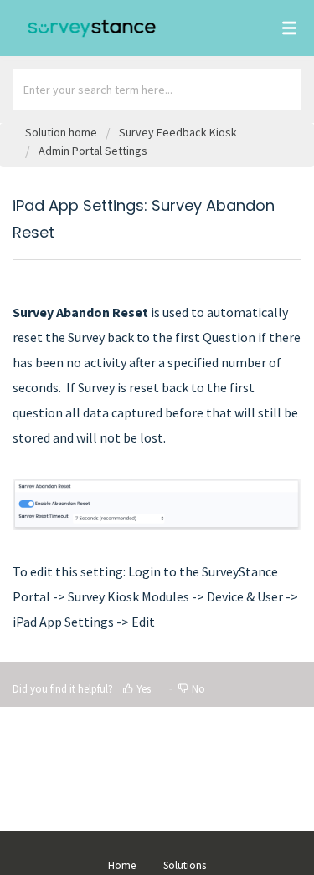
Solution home (62, 132)
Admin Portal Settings (93, 150)
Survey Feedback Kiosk (178, 132)
